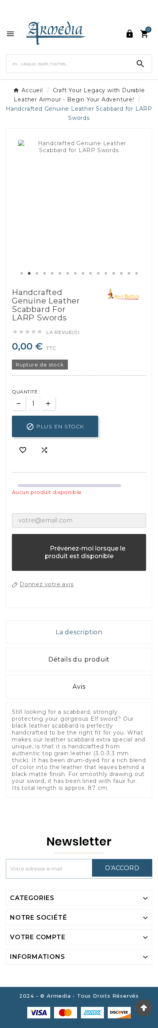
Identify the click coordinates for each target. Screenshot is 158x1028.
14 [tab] (121, 273)
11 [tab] (98, 273)
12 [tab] (106, 273)
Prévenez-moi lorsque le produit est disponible (79, 556)
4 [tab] (44, 273)
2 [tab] (29, 273)
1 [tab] (21, 273)
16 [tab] (136, 273)
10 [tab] (90, 273)
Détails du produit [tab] (79, 659)
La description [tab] (79, 632)
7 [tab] (67, 273)
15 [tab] (129, 273)
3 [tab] (37, 273)
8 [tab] (75, 273)
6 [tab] (60, 273)
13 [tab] (113, 273)
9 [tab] (83, 273)
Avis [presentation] (78, 686)
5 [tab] (52, 273)
